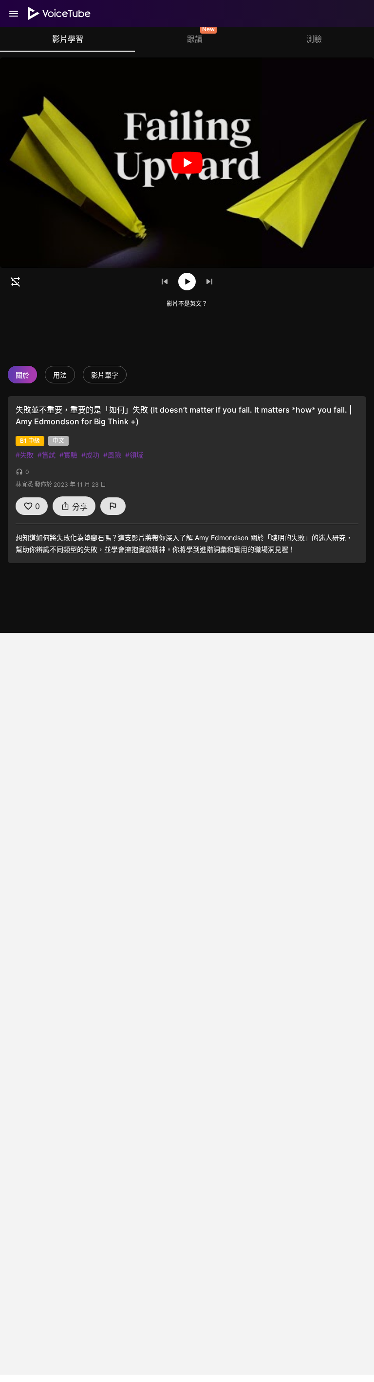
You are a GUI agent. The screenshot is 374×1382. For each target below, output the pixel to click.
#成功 (90, 455)
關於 (22, 375)
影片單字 (104, 375)
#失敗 (25, 455)
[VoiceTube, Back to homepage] (59, 13)
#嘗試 (46, 455)
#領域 (134, 455)
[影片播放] (187, 162)
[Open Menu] (13, 13)
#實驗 (68, 455)
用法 (60, 375)
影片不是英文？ (187, 303)
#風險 (112, 455)
